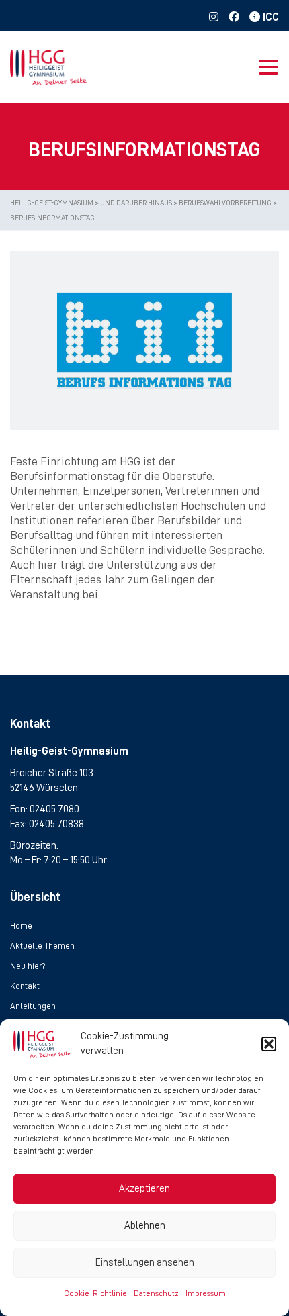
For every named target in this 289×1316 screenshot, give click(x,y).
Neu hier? (28, 965)
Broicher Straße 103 (51, 772)
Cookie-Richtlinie (95, 1293)
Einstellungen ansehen (144, 1263)
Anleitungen (33, 1006)
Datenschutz (156, 1293)
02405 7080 (54, 809)
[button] (269, 1044)
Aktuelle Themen (42, 945)
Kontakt (25, 986)
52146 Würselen (44, 787)
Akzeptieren (144, 1189)
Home (21, 925)
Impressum (205, 1293)
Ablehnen (144, 1226)
